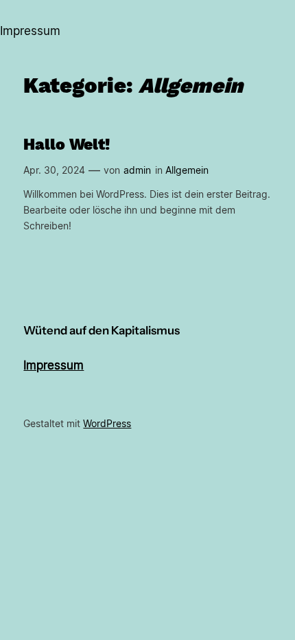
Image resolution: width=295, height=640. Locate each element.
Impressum (53, 365)
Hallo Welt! (66, 144)
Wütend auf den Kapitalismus (101, 330)
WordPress (107, 423)
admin (137, 170)
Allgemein (187, 170)
